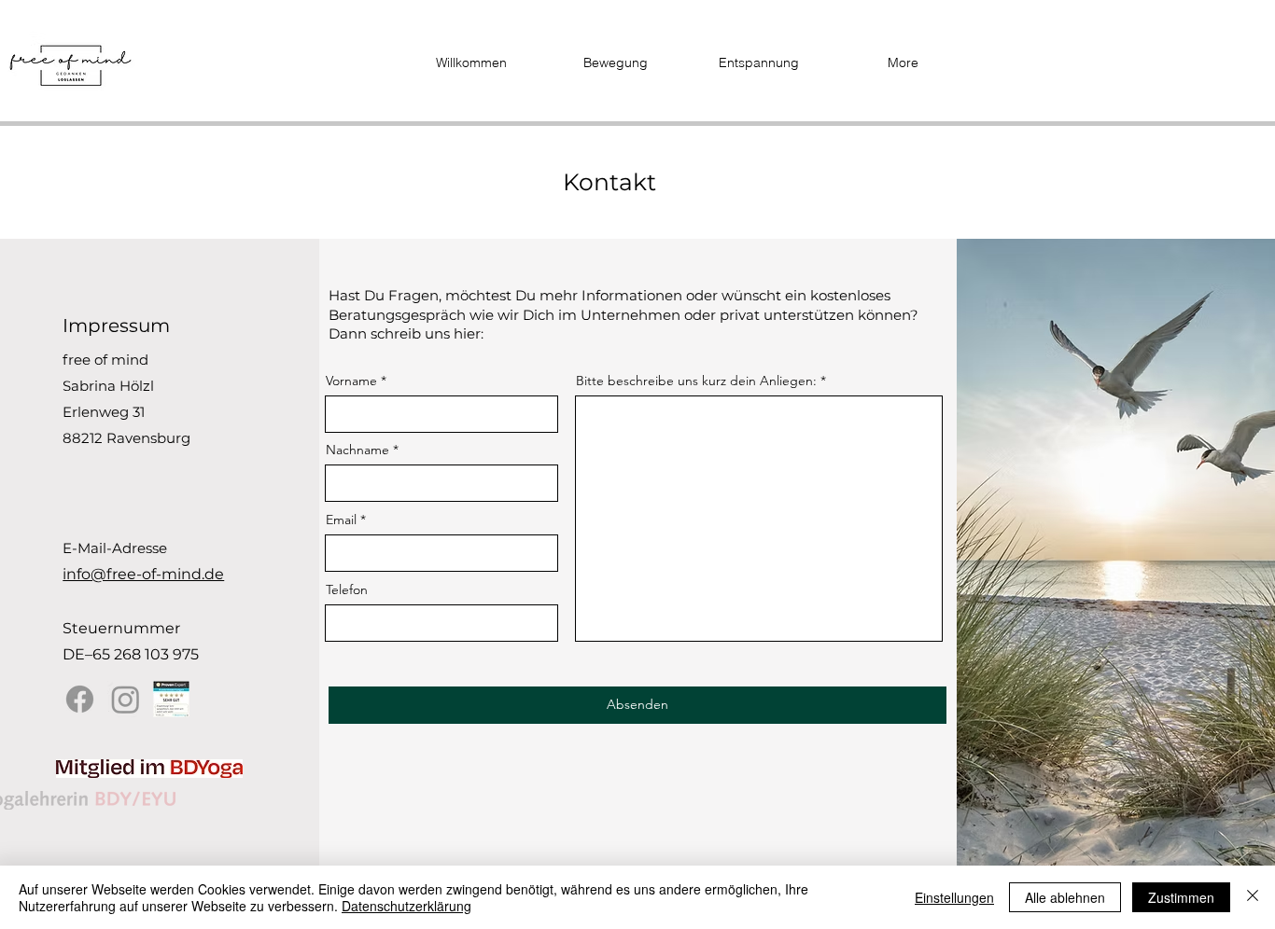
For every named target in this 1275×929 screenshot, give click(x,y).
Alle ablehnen (1065, 897)
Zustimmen (1181, 897)
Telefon (347, 589)
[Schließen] (1252, 897)
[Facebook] (80, 699)
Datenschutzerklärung (406, 905)
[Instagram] (125, 699)
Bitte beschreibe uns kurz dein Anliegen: (696, 380)
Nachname (357, 449)
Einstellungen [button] (954, 897)
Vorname (351, 380)
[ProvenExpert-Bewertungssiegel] (171, 699)
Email (341, 519)
